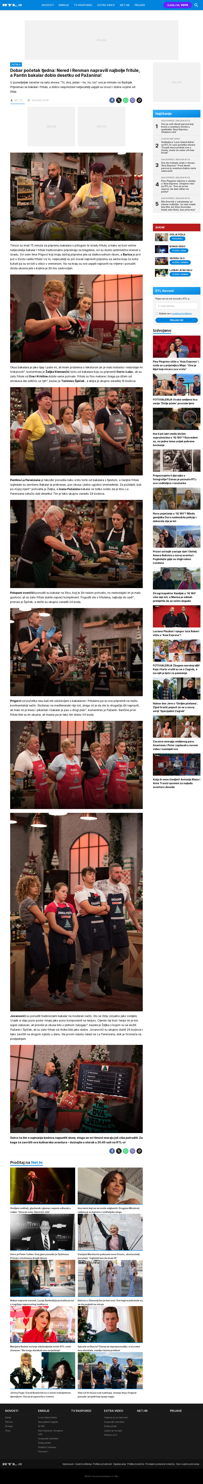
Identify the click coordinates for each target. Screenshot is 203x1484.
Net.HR (124, 5)
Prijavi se (176, 320)
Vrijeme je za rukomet (116, 1417)
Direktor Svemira (47, 1447)
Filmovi (9, 1421)
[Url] (139, 100)
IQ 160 (41, 1426)
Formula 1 (43, 1451)
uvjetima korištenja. (182, 313)
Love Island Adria (47, 1417)
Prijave (139, 5)
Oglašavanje (119, 1464)
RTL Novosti (164, 291)
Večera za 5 (110, 1434)
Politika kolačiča (135, 1464)
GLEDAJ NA (173, 5)
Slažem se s (175, 313)
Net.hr (37, 1162)
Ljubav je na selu (113, 1430)
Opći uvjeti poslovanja (187, 1464)
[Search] (196, 5)
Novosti (48, 5)
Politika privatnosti (102, 1464)
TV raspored (83, 5)
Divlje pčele (44, 1442)
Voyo (8, 1430)
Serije (8, 1417)
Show (160, 227)
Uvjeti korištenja (83, 1464)
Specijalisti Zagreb (48, 1421)
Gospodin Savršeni (48, 1438)
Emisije (64, 5)
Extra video (106, 5)
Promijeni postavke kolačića (160, 1464)
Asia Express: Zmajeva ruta (50, 1432)
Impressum (68, 1464)
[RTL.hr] (12, 5)
